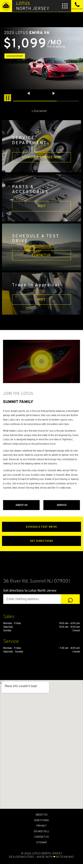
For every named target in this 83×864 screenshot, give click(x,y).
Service (62, 504)
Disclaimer (40, 111)
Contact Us (41, 255)
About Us (21, 504)
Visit (41, 206)
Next (54, 93)
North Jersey (32, 6)
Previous (29, 93)
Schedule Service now (41, 157)
